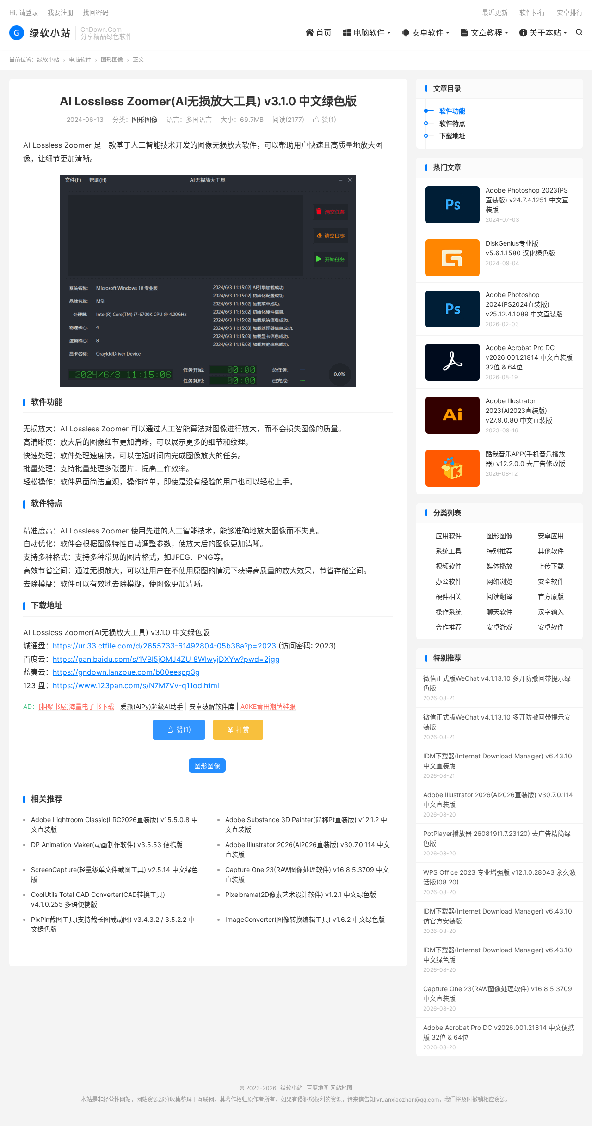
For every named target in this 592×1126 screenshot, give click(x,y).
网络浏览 (499, 581)
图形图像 (112, 59)
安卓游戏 (499, 627)
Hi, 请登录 (23, 12)
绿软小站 (39, 32)
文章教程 (481, 32)
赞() (324, 119)
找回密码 (96, 12)
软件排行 (532, 12)
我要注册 (61, 12)
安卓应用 (551, 535)
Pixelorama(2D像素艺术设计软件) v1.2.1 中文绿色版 (300, 894)
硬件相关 (449, 596)
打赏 (238, 729)
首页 (319, 32)
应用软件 (449, 535)
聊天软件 (499, 612)
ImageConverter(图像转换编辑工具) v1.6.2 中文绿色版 (305, 919)
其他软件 (551, 551)
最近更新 (495, 12)
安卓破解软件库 (211, 706)
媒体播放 (499, 566)
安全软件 (551, 581)
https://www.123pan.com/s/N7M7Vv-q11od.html (136, 685)
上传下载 (551, 566)
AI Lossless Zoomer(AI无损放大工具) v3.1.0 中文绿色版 (208, 101)
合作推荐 (449, 627)
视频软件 (449, 566)
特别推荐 (499, 551)
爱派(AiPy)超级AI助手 (151, 706)
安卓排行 (570, 12)
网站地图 (341, 1087)
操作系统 (449, 612)
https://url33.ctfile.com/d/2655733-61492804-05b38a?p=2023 (164, 645)
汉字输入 (551, 612)
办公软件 (449, 581)
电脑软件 (364, 32)
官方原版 (551, 596)
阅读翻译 (499, 596)
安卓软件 (423, 32)
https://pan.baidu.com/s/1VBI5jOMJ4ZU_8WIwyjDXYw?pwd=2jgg (166, 659)
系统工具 (449, 551)
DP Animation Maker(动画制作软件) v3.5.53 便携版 (107, 844)
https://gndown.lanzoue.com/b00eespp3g (126, 672)
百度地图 (318, 1087)
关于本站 (540, 32)
